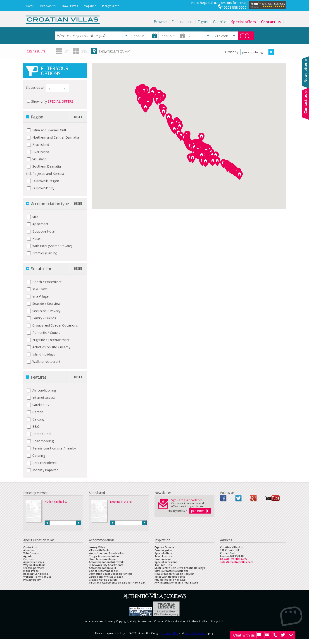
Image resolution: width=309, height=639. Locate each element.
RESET (78, 117)
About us (28, 550)
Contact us (30, 547)
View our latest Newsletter (171, 570)
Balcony (38, 419)
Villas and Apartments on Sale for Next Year (117, 582)
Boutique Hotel (43, 231)
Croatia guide (163, 550)
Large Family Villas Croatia (106, 576)
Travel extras (163, 556)
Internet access (43, 397)
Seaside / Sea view (45, 303)
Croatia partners (34, 567)
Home (30, 6)
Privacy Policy (169, 633)
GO (245, 35)
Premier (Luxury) (44, 253)
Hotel (35, 238)
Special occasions (165, 562)
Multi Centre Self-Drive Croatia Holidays (179, 567)
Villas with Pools (99, 550)
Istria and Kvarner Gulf (48, 130)
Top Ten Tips (163, 565)
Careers (28, 559)
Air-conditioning (43, 390)
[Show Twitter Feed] (283, 635)
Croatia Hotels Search (103, 579)
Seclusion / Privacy (45, 311)
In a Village (40, 296)
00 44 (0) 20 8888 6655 (233, 559)
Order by (231, 52)
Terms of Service (195, 633)
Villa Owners (31, 553)
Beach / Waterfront (46, 282)
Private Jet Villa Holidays (169, 579)
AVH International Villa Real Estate (176, 582)
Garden (37, 412)
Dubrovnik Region (45, 181)
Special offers (163, 553)
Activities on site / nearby (50, 347)
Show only (52, 101)
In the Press (30, 570)
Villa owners (47, 6)
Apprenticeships (33, 562)
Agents (27, 556)
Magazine (90, 6)
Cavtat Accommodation (104, 570)
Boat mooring (42, 441)
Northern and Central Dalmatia (55, 137)
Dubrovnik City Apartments (106, 565)
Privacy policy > (177, 511)
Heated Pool (41, 434)
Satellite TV (40, 405)
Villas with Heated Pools (169, 576)
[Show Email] (267, 635)
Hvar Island (40, 152)
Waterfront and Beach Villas (106, 553)
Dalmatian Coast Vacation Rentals (110, 573)
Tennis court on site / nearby (53, 448)
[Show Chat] (259, 635)
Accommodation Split (102, 567)
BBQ (35, 426)
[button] (126, 35)
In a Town (39, 289)
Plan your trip (110, 6)
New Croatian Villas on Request (174, 573)
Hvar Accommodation (102, 559)
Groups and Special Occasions (54, 325)
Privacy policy (32, 579)
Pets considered (44, 463)
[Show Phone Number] (275, 635)
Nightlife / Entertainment (50, 340)
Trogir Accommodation (104, 556)
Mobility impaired (44, 470)
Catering (38, 455)
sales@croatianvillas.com (236, 562)
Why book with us (34, 565)
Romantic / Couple (45, 332)
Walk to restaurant (45, 361)
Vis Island (38, 159)
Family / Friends (43, 318)
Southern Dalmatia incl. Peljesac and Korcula (45, 170)
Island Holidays (43, 354)
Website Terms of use (37, 576)
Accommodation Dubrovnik (106, 562)
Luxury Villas (97, 547)
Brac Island (40, 144)
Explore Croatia (164, 547)
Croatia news (162, 559)
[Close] (306, 60)
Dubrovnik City (42, 188)
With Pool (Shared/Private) (51, 246)
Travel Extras (70, 6)
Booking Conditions (35, 573)
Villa (34, 217)
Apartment (39, 224)
